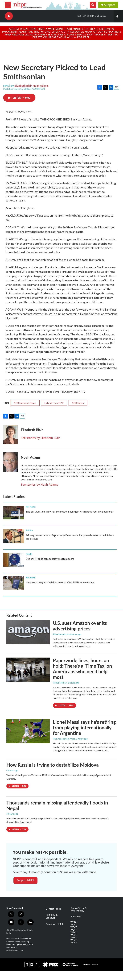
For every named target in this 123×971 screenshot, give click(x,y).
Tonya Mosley (60, 682)
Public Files (76, 916)
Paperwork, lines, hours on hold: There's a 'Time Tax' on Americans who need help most (82, 668)
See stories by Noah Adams (39, 484)
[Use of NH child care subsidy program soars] (13, 560)
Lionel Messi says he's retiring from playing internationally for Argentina (84, 727)
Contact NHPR (53, 908)
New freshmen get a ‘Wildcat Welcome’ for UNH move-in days (60, 582)
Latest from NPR (54, 403)
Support (109, 5)
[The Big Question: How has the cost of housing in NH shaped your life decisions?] (13, 512)
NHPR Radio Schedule (52, 916)
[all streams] (118, 16)
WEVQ (74, 940)
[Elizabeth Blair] (10, 434)
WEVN (73, 935)
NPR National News (25, 403)
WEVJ (73, 932)
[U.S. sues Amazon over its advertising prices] (28, 632)
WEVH (73, 929)
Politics (29, 530)
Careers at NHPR (54, 924)
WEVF (73, 927)
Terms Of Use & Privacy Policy (78, 909)
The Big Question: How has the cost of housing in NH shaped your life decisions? (69, 511)
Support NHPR (25, 880)
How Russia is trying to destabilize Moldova (52, 764)
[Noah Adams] (10, 462)
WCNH (74, 922)
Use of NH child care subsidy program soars (50, 558)
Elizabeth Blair (23, 85)
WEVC (73, 924)
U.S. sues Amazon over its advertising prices (80, 626)
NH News (30, 506)
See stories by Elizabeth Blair (40, 438)
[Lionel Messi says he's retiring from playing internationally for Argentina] (28, 731)
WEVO (74, 937)
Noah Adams (40, 85)
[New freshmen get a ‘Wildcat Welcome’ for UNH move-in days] (13, 583)
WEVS (73, 942)
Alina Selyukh (59, 634)
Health (29, 554)
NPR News (78, 403)
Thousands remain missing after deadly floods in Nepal (57, 805)
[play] (8, 16)
